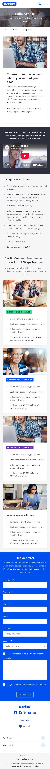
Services (7, 641)
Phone (6, 604)
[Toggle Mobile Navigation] (45, 3)
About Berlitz (8, 745)
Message (7, 658)
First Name (8, 580)
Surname (7, 592)
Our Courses (8, 738)
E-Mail (6, 616)
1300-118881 (25, 720)
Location (7, 628)
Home (6, 30)
